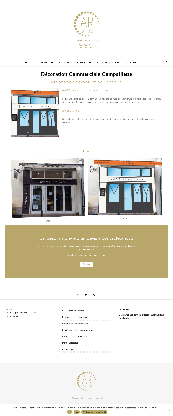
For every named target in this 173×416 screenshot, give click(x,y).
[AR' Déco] (86, 24)
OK (69, 412)
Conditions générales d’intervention (78, 330)
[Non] (169, 410)
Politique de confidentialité (74, 336)
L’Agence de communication (75, 323)
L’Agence (120, 62)
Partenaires (67, 349)
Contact (135, 62)
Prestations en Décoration (56, 62)
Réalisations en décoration (93, 62)
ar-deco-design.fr (96, 398)
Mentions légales (70, 342)
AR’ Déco (30, 62)
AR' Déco (9, 309)
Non (77, 412)
